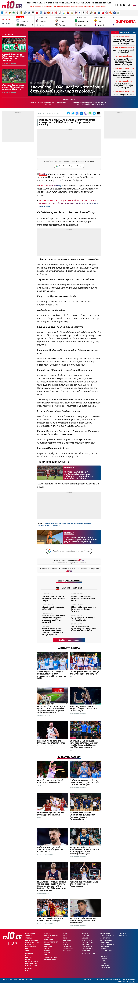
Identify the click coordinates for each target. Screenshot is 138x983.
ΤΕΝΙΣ (61, 3)
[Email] (99, 113)
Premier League (31, 947)
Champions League (32, 942)
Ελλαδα (46, 948)
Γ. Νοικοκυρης (87, 940)
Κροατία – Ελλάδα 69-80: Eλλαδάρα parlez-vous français (48, 103)
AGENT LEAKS (105, 938)
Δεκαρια (85, 933)
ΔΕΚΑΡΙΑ (68, 3)
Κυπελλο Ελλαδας (31, 962)
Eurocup (47, 944)
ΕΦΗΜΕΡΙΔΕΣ (104, 965)
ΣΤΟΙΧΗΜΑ (39, 7)
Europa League (30, 944)
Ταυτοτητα (88, 979)
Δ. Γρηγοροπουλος (88, 953)
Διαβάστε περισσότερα (69, 640)
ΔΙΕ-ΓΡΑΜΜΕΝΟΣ (106, 940)
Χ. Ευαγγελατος (87, 947)
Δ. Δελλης (85, 938)
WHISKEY (132, 981)
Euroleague (48, 940)
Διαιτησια (28, 968)
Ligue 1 (27, 955)
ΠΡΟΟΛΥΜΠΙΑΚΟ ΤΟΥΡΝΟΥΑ (49, 525)
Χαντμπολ (67, 940)
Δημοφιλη (66, 588)
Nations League (31, 966)
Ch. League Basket (51, 942)
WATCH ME (89, 3)
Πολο (65, 938)
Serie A (27, 951)
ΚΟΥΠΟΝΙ (48, 7)
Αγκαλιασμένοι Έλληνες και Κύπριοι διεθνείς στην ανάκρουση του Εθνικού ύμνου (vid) (123, 62)
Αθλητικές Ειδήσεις (65, 569)
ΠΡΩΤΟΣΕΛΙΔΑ (101, 7)
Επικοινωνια (130, 979)
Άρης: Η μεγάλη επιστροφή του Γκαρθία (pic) (83, 619)
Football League (31, 940)
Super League (30, 936)
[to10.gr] (12, 5)
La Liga (28, 949)
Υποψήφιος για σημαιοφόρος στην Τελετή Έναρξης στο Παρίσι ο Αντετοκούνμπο (89, 103)
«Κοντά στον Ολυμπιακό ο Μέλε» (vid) (123, 51)
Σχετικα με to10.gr (101, 979)
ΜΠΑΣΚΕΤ (43, 3)
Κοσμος (28, 959)
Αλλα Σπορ (67, 951)
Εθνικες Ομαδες (31, 964)
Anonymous (105, 933)
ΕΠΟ (26, 970)
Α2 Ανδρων (48, 946)
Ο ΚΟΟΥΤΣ (103, 949)
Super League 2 (30, 938)
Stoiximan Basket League (51, 937)
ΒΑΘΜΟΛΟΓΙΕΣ (77, 7)
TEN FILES (107, 3)
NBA (45, 955)
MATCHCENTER (63, 7)
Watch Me (104, 956)
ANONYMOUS (78, 3)
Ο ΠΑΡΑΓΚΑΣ (104, 942)
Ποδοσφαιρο (30, 933)
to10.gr (40, 113)
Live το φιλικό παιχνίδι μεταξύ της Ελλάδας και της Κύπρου (124, 86)
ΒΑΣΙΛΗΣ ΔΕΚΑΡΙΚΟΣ (107, 944)
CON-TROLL (104, 959)
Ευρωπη (28, 957)
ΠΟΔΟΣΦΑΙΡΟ (32, 3)
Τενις (65, 942)
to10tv (103, 961)
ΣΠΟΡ (50, 3)
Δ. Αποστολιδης (87, 949)
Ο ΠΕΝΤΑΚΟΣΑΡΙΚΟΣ (107, 936)
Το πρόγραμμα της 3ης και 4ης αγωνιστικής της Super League (123, 42)
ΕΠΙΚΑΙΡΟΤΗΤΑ (124, 936)
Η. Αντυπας (86, 951)
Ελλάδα (43, 173)
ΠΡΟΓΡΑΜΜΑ (89, 7)
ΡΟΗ (32, 7)
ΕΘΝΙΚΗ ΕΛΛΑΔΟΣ (66, 523)
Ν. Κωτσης (85, 944)
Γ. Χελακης (85, 936)
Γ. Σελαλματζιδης (88, 942)
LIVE (54, 7)
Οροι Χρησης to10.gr (117, 979)
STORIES (103, 963)
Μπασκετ (47, 933)
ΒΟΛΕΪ (55, 3)
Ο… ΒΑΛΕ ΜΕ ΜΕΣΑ (106, 951)
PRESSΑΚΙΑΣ (104, 947)
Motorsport (68, 949)
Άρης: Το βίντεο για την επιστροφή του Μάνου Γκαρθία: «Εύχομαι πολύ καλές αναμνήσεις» (123, 74)
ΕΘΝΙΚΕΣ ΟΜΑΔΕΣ (50, 523)
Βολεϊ (65, 936)
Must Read (77, 588)
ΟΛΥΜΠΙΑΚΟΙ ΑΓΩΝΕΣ (82, 523)
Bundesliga (29, 953)
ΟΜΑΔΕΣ (98, 3)
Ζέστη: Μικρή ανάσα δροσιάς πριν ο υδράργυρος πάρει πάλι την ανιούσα (83, 628)
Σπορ (65, 933)
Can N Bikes (67, 947)
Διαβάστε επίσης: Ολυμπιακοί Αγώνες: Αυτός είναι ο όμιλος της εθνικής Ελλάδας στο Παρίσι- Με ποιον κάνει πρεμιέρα (69, 203)
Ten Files (122, 933)
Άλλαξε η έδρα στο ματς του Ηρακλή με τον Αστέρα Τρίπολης (83, 609)
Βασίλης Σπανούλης (50, 185)
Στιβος (65, 944)
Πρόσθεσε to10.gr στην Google (70, 166)
